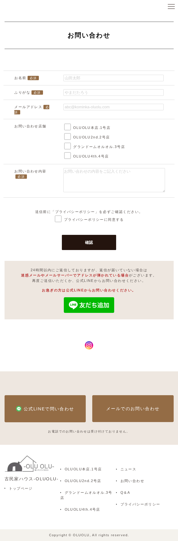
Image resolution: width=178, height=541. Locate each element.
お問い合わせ (132, 481)
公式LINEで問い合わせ (49, 408)
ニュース (128, 469)
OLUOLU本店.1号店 (83, 469)
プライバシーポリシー (75, 212)
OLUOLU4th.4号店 (82, 509)
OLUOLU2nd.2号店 (83, 481)
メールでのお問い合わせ (133, 408)
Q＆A (125, 492)
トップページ (21, 488)
